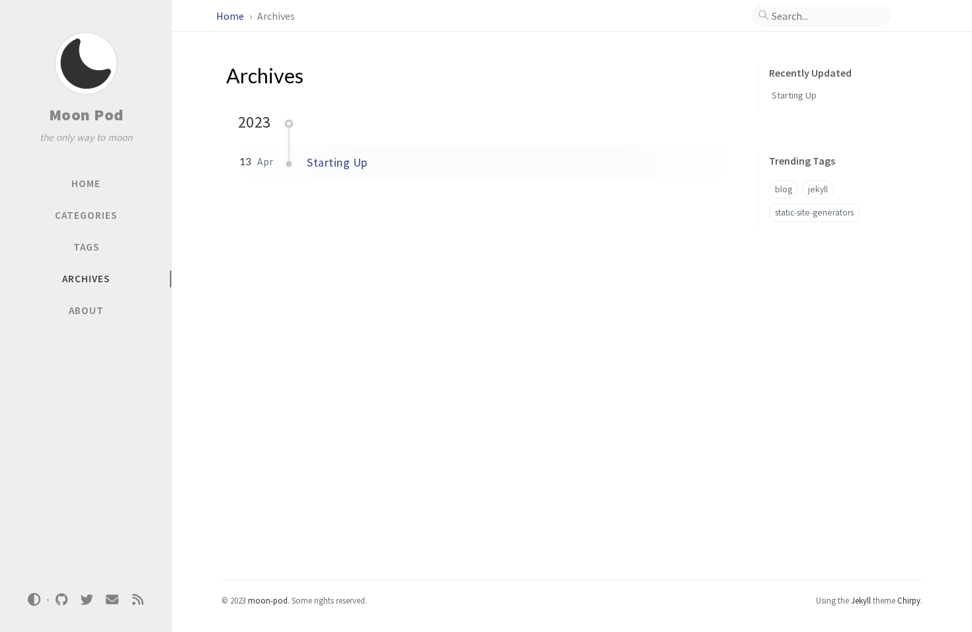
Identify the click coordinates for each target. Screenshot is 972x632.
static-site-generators (814, 212)
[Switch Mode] (34, 599)
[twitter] (86, 600)
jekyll (818, 189)
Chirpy (908, 600)
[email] (112, 600)
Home (231, 15)
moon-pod (268, 600)
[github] (61, 600)
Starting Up (337, 162)
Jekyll (861, 600)
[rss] (137, 600)
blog (783, 189)
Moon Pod (86, 114)
